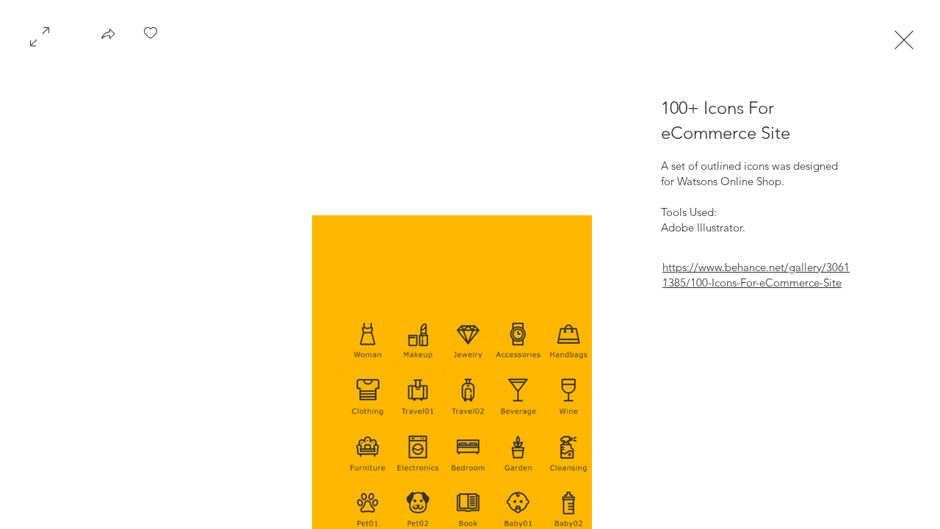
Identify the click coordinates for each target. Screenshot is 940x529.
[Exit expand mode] (904, 38)
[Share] (108, 38)
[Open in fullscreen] (40, 35)
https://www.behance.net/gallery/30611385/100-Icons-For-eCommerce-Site (756, 274)
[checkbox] (150, 38)
